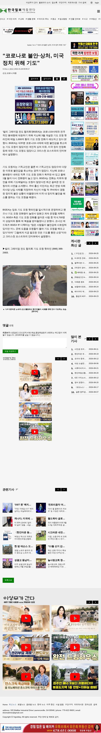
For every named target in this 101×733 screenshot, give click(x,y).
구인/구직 (63, 2)
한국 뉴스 (41, 704)
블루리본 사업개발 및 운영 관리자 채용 (81, 263)
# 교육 (21, 19)
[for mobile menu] (98, 11)
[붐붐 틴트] (91, 113)
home (29, 45)
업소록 (54, 2)
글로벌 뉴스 (31, 704)
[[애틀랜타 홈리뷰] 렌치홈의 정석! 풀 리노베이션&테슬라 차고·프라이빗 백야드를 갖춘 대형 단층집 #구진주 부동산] (34, 432)
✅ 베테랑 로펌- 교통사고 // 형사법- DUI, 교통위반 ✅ (81, 272)
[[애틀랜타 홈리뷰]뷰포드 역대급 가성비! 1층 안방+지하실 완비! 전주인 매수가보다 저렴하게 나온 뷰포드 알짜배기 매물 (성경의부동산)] (75, 676)
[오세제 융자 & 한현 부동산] (84, 48)
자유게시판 (72, 2)
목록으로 (8, 580)
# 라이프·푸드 (43, 19)
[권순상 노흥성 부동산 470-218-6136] (34, 92)
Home (5, 705)
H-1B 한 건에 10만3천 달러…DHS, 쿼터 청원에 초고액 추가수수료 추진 (81, 258)
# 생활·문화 (30, 19)
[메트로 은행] (91, 128)
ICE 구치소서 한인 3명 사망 (81, 378)
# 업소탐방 (62, 19)
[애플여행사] (92, 217)
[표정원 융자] (34, 105)
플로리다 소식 (44, 2)
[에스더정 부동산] (91, 174)
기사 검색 (82, 2)
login (97, 3)
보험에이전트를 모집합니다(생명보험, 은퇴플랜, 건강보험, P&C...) (81, 287)
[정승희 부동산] (91, 189)
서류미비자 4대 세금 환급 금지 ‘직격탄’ (81, 368)
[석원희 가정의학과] (77, 217)
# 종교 (53, 19)
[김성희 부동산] (50, 31)
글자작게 (34, 79)
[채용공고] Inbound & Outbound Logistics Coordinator (81, 277)
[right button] (64, 358)
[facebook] (64, 78)
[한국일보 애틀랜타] (18, 11)
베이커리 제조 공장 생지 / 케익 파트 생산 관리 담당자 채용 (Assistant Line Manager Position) (81, 291)
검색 (95, 704)
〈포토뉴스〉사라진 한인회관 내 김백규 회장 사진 (81, 387)
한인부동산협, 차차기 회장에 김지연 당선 (81, 373)
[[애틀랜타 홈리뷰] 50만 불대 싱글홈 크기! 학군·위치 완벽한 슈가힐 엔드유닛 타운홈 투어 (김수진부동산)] (34, 412)
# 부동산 (93, 19)
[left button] (58, 358)
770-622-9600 (68, 710)
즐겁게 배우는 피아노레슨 (81, 296)
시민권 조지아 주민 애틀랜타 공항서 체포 (81, 349)
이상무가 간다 (32, 2)
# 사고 (85, 19)
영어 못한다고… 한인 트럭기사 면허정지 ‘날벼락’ (81, 382)
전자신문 (88, 704)
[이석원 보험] (84, 55)
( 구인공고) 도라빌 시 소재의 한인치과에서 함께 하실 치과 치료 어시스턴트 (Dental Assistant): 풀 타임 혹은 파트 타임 (81, 253)
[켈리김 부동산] (91, 98)
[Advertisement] (35, 462)
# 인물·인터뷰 (74, 19)
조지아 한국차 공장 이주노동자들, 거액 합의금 (81, 359)
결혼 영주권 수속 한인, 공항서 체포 (81, 392)
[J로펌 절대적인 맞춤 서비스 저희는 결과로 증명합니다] (77, 174)
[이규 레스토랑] (18, 31)
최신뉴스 (12, 704)
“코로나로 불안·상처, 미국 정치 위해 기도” (51, 45)
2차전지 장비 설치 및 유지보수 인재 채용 (81, 268)
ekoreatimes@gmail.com (13, 713)
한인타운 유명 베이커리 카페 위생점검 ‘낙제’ (81, 354)
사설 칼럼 (60, 704)
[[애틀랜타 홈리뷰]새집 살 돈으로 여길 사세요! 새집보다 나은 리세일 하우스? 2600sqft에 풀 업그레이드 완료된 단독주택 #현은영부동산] (26, 676)
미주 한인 (50, 704)
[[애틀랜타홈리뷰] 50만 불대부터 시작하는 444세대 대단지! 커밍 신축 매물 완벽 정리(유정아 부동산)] (34, 392)
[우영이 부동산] (84, 63)
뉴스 (34, 45)
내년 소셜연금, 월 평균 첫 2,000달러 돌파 (81, 363)
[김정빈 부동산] (92, 225)
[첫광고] (83, 31)
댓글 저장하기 (10, 351)
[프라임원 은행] (77, 113)
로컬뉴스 (21, 704)
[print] (57, 78)
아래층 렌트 (79, 282)
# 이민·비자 (12, 19)
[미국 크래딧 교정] (34, 119)
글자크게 (47, 79)
